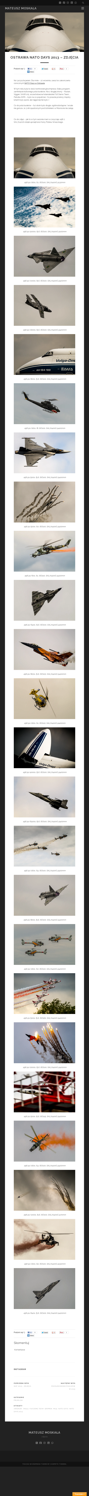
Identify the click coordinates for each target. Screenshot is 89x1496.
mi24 (55, 1409)
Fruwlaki (18, 1400)
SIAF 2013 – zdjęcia (22, 1386)
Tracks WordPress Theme (34, 1464)
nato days (63, 1409)
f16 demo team (37, 1409)
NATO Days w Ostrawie (34, 83)
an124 (26, 1409)
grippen (48, 1409)
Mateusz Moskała (21, 8)
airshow (18, 1409)
